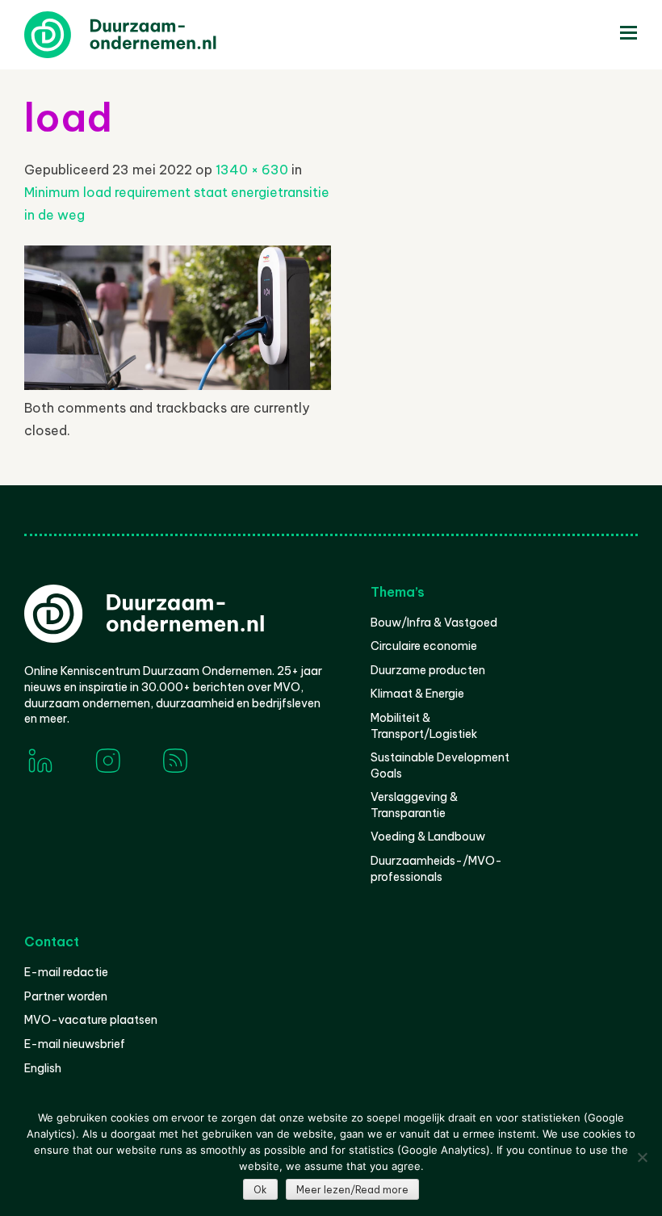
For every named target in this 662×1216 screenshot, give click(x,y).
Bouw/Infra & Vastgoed (434, 622)
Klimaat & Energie (417, 693)
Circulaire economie (424, 646)
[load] (177, 385)
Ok (260, 1190)
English (42, 1068)
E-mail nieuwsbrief (74, 1044)
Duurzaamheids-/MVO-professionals (436, 868)
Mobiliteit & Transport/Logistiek (424, 726)
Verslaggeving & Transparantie (414, 805)
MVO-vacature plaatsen (90, 1020)
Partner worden (65, 996)
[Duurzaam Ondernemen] (145, 34)
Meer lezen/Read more (352, 1190)
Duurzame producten (428, 670)
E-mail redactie (66, 972)
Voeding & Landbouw (428, 836)
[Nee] (642, 1157)
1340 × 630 (252, 169)
